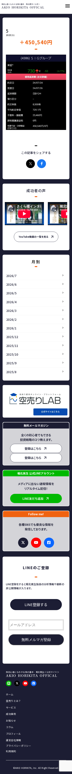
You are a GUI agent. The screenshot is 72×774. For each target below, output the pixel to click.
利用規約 (11, 751)
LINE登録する (36, 604)
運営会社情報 (13, 740)
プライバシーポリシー (18, 745)
